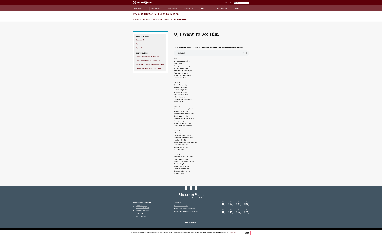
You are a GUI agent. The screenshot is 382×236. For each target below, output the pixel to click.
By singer (139, 44)
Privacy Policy (233, 232)
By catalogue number (143, 48)
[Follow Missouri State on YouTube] (223, 211)
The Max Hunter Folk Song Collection (156, 14)
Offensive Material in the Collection (148, 69)
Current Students (172, 8)
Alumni (202, 8)
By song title (140, 40)
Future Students (155, 8)
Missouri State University (181, 206)
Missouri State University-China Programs (186, 211)
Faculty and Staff (188, 8)
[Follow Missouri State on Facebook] (223, 204)
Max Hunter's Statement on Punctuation (150, 65)
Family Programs (222, 8)
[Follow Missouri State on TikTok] (246, 204)
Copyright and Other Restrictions (147, 57)
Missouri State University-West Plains (184, 209)
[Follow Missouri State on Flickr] (246, 211)
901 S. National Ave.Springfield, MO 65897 (142, 207)
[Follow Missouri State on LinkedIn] (231, 211)
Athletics (236, 8)
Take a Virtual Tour (141, 216)
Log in (225, 2)
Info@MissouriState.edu (142, 211)
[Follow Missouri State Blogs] (238, 211)
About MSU (137, 8)
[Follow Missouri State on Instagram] (238, 204)
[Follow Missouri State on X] (231, 204)
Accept (247, 233)
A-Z (230, 2)
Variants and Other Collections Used (148, 61)
